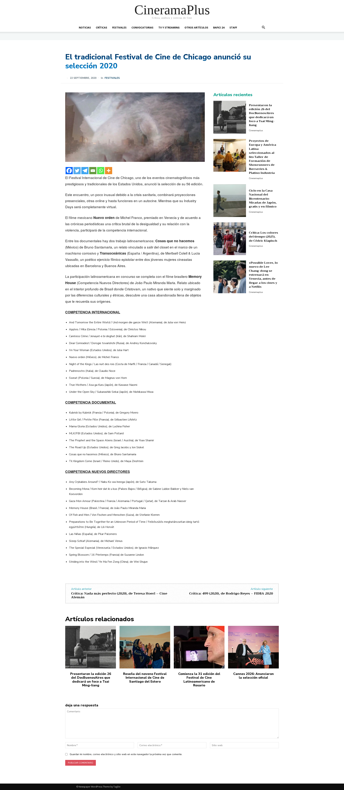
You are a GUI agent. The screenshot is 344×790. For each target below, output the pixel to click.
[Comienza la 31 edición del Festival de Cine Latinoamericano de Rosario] (199, 647)
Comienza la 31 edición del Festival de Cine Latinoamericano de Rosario (199, 680)
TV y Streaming (169, 27)
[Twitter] (77, 170)
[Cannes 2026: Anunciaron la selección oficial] (253, 647)
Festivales (119, 27)
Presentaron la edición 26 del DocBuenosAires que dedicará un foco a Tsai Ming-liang (262, 115)
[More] (108, 170)
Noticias (85, 27)
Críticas (101, 27)
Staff (233, 27)
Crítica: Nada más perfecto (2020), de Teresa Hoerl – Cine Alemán (119, 595)
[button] (263, 28)
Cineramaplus (256, 130)
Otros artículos (196, 27)
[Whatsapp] (100, 170)
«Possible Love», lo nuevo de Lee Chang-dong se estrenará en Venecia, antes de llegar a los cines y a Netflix (263, 274)
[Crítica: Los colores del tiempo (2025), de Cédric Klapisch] (229, 238)
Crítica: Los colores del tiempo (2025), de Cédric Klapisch (263, 236)
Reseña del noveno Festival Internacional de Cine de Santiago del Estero (145, 678)
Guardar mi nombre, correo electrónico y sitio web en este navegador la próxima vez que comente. (126, 754)
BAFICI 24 (218, 27)
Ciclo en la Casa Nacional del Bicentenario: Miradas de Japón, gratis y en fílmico (262, 198)
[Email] (92, 170)
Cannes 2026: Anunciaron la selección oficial (253, 676)
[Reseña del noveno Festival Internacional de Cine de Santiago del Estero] (145, 647)
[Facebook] (69, 170)
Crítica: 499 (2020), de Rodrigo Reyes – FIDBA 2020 (231, 593)
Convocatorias (142, 27)
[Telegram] (85, 170)
